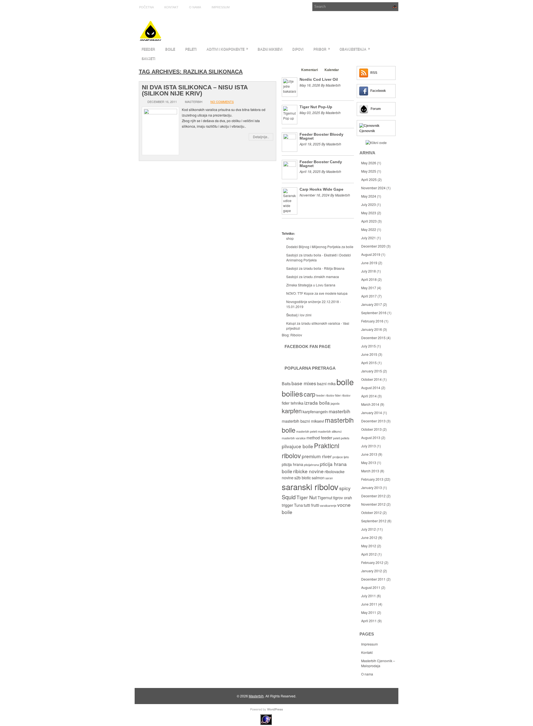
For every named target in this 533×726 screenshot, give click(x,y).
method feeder (319, 437)
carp (309, 394)
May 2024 (368, 196)
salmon (318, 477)
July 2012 (368, 529)
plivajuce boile (297, 446)
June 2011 (369, 604)
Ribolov (296, 334)
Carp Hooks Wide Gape (321, 189)
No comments (222, 101)
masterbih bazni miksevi (303, 421)
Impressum (221, 7)
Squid (289, 497)
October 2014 (371, 379)
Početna (146, 7)
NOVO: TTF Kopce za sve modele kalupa (317, 293)
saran (329, 478)
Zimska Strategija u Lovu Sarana (310, 285)
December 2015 (373, 337)
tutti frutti (311, 505)
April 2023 (369, 221)
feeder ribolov (325, 395)
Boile (170, 49)
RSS (373, 73)
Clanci (290, 70)
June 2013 (369, 454)
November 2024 (373, 187)
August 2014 (370, 387)
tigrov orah (342, 497)
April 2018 (369, 279)
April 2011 (369, 620)
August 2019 (370, 254)
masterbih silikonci (329, 431)
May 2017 (368, 287)
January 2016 (371, 329)
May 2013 (368, 462)
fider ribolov (342, 395)
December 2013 (373, 421)
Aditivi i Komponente (227, 48)
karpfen (292, 410)
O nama (195, 7)
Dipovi (297, 49)
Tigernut (325, 497)
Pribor (321, 48)
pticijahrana (311, 465)
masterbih (339, 411)
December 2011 (373, 579)
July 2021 (368, 237)
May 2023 (368, 212)
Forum (376, 109)
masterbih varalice (294, 438)
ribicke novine (308, 471)
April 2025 (369, 179)
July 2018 (368, 271)
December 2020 (373, 246)
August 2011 (370, 587)
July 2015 (368, 346)
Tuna (298, 505)
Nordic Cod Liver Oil (319, 79)
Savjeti (148, 58)
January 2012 (371, 570)
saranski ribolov (310, 486)
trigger (287, 505)
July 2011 (368, 595)
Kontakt (171, 7)
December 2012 (373, 495)
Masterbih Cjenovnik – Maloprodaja (378, 663)
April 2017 (369, 296)
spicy (345, 488)
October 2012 (371, 512)
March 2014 (370, 404)
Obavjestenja (355, 48)
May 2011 (368, 612)
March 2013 (370, 470)
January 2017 (371, 304)
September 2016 (373, 312)
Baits (286, 383)
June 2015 (369, 354)
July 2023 (368, 204)
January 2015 (371, 371)
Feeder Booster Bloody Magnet (321, 136)
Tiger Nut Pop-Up (316, 107)
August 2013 (370, 437)
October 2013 (371, 429)
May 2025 (368, 171)
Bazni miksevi (270, 49)
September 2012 (373, 520)
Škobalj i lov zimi (298, 314)
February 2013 (372, 479)
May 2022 (368, 229)
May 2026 (368, 162)
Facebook (378, 91)
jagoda (335, 403)
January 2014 (371, 412)
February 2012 (372, 562)
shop (290, 238)
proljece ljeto (341, 457)
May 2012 (368, 545)
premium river (317, 456)
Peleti (191, 49)
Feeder (148, 49)
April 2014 (369, 396)
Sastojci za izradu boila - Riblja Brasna (315, 268)
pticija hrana (292, 464)
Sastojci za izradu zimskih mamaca (312, 276)
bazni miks (326, 383)
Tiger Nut (306, 497)
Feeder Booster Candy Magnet (321, 164)
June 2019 (369, 262)
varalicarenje (328, 505)
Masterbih (256, 696)
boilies (292, 393)
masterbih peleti (306, 431)
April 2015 (369, 362)
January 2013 (371, 487)
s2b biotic (302, 477)
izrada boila (317, 402)
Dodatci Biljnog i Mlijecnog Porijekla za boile (319, 246)
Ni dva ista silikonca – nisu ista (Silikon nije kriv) (195, 90)
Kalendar (332, 70)
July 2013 (368, 445)
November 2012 (373, 504)
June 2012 (369, 537)
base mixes (303, 383)
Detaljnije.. (261, 136)
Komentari (309, 70)
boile (345, 381)
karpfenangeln (315, 411)
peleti (336, 438)
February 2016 (372, 321)
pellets (345, 438)
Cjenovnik (367, 131)
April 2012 (369, 554)
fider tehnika (292, 403)
